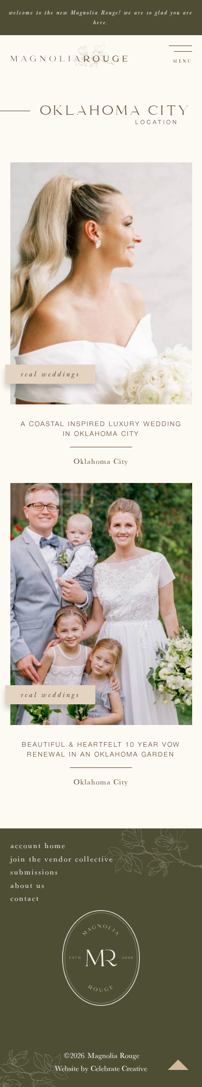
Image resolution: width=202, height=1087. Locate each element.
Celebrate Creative (119, 1068)
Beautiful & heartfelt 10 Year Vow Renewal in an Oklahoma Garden (101, 750)
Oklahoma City (101, 461)
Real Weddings (50, 374)
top (178, 1065)
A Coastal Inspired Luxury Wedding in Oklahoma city (101, 429)
